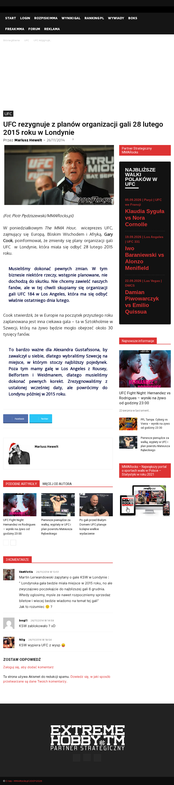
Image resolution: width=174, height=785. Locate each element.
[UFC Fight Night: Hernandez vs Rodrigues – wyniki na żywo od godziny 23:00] (19, 504)
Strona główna (11, 40)
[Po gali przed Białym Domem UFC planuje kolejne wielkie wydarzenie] (96, 504)
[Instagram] (160, 3)
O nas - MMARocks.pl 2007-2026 (23, 781)
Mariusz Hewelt (28, 140)
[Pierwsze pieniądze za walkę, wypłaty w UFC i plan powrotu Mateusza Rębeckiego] (58, 504)
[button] (165, 18)
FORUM (34, 29)
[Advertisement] (87, 76)
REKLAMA (52, 29)
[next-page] (13, 542)
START (10, 18)
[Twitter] (167, 3)
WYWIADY (116, 18)
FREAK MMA (14, 29)
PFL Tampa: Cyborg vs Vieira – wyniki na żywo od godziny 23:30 (155, 423)
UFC (26, 40)
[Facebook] (153, 3)
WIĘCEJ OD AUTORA (57, 484)
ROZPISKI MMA (46, 18)
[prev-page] (6, 542)
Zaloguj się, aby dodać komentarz (28, 667)
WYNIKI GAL (71, 18)
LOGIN (25, 18)
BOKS (132, 18)
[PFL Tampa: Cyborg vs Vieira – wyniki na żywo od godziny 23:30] (128, 424)
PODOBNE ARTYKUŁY (21, 484)
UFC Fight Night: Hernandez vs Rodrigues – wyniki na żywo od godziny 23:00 (145, 398)
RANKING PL (94, 18)
